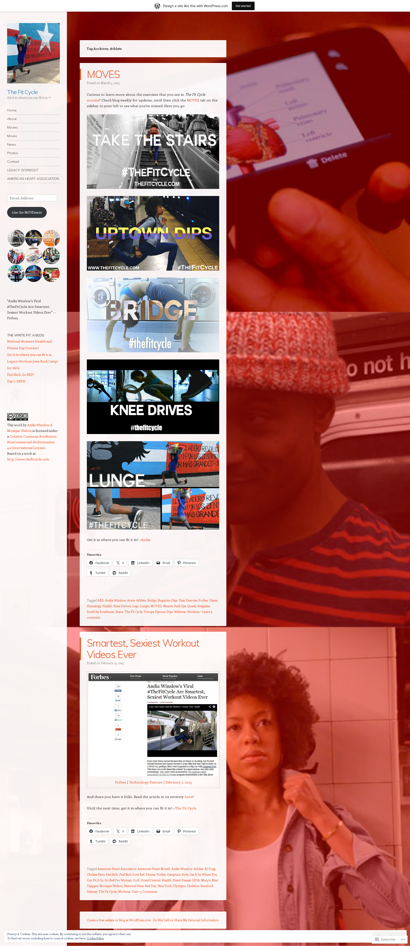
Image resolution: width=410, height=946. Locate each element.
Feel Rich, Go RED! (20, 374)
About (12, 119)
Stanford (206, 886)
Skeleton (193, 886)
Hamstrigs (94, 606)
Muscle (168, 606)
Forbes (203, 600)
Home (12, 110)
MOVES (103, 74)
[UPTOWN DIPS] (153, 269)
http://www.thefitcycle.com (28, 459)
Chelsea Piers (95, 874)
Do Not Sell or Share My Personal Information (186, 920)
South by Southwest (100, 612)
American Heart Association (117, 869)
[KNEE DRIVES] (153, 432)
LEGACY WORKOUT (22, 170)
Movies (12, 127)
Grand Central (150, 880)
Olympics (179, 886)
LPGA (196, 880)
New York (164, 886)
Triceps (149, 612)
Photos (12, 153)
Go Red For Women (118, 880)
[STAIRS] (153, 187)
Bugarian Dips (167, 600)
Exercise (191, 600)
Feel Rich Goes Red (131, 874)
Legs (135, 606)
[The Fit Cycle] (33, 53)
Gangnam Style (177, 874)
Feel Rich (112, 874)
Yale (135, 891)
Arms (131, 600)
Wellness (180, 612)
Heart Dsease (182, 880)
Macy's (205, 880)
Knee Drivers (122, 606)
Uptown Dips (163, 612)
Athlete (141, 600)
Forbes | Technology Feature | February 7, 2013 (153, 782)
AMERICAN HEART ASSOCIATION (33, 179)
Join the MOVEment (27, 212)
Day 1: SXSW (16, 381)
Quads (191, 606)
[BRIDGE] (153, 351)
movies (93, 100)
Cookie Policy (95, 938)
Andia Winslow (115, 600)
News (11, 144)
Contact (13, 161)
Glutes (213, 600)
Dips (182, 600)
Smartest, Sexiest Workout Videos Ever (143, 649)
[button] (16, 238)
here (188, 796)
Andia (145, 539)
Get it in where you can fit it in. (29, 354)
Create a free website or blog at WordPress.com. (119, 920)
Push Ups (180, 606)
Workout (193, 612)
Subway (92, 891)
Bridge (151, 600)
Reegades (203, 606)
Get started (243, 6)
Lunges (144, 606)
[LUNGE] (153, 528)
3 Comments (148, 891)
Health (107, 606)
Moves (12, 136)
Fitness (150, 874)
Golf (136, 880)
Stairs (119, 612)
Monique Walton (111, 886)
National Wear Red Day (140, 886)
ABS (101, 600)
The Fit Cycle (22, 92)
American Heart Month (154, 869)
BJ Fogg (210, 869)
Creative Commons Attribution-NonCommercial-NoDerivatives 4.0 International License (32, 442)
